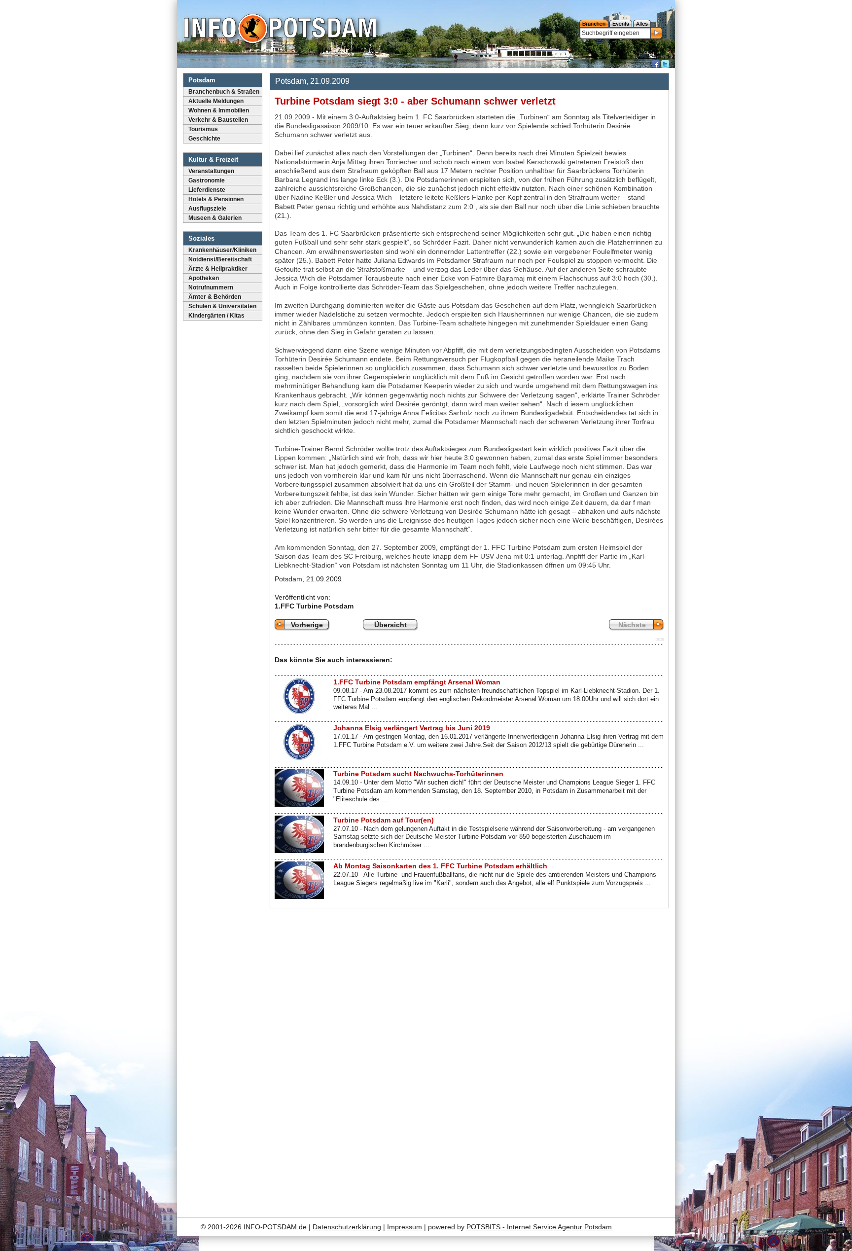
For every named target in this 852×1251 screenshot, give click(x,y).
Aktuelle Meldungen (216, 101)
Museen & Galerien (215, 217)
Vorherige (307, 625)
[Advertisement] (595, 1060)
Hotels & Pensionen (216, 199)
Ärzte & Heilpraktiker (218, 268)
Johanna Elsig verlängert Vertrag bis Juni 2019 (411, 728)
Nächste (632, 625)
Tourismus (203, 129)
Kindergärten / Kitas (216, 315)
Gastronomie (206, 180)
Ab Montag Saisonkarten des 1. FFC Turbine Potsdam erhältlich (440, 866)
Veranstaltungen (211, 171)
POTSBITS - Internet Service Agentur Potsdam (539, 1227)
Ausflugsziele (207, 208)
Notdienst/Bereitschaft (220, 259)
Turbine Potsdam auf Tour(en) (383, 820)
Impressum (404, 1227)
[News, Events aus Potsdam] (280, 29)
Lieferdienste (206, 189)
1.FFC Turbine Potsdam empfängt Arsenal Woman (416, 682)
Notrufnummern (210, 287)
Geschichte (204, 138)
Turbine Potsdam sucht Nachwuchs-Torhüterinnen (418, 774)
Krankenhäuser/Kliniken (222, 250)
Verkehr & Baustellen (218, 119)
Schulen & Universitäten (222, 306)
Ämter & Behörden (214, 296)
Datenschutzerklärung (347, 1227)
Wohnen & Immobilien (218, 110)
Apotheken (203, 278)
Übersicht (390, 625)
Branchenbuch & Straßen (223, 91)
